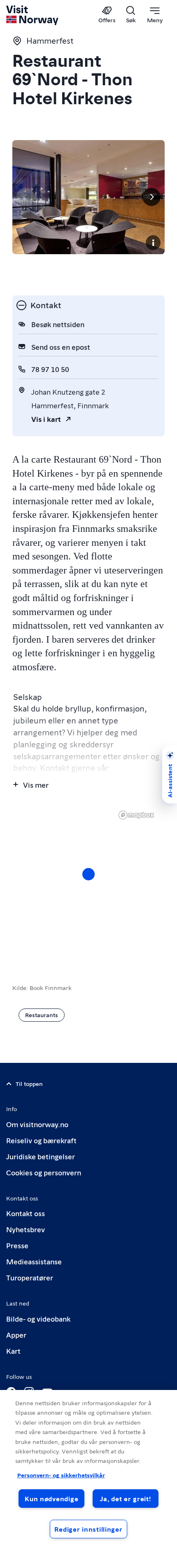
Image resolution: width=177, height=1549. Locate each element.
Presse (17, 1245)
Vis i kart (46, 419)
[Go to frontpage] (32, 15)
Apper (16, 1334)
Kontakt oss (25, 1213)
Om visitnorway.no (37, 1124)
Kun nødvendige (51, 1498)
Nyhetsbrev (25, 1229)
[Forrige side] (25, 197)
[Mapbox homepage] (136, 815)
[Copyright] (153, 242)
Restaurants (41, 1014)
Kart (13, 1350)
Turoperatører (29, 1277)
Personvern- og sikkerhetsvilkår (61, 1475)
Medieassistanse (34, 1261)
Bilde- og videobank (38, 1318)
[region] (88, 882)
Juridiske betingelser (40, 1156)
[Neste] (151, 197)
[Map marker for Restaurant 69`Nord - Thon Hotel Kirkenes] (88, 874)
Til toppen (29, 1083)
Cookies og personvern (43, 1172)
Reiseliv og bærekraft (41, 1140)
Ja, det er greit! (125, 1498)
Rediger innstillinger (88, 1529)
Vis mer (36, 784)
